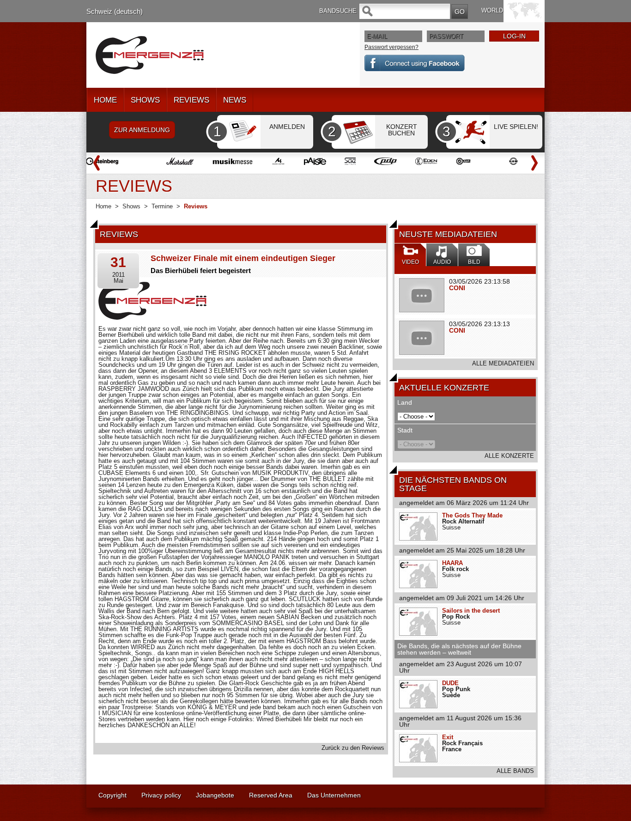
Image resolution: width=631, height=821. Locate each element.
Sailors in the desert (471, 610)
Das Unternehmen (334, 795)
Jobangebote (215, 795)
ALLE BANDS (515, 771)
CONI (457, 288)
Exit (447, 737)
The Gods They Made (472, 515)
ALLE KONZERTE (509, 456)
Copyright (112, 795)
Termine (162, 206)
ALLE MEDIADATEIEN (503, 363)
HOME (105, 100)
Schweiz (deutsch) (114, 11)
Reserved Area (270, 795)
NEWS (234, 100)
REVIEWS (191, 100)
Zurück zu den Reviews (353, 748)
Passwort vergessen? (391, 47)
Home (103, 206)
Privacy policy (161, 795)
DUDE (450, 683)
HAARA (452, 562)
